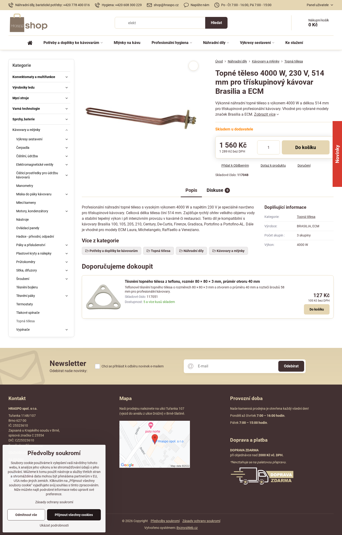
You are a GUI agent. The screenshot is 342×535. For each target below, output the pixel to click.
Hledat (216, 22)
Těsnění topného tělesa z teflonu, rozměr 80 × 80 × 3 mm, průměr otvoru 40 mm (192, 281)
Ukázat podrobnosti (54, 525)
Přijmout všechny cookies (74, 515)
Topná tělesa (306, 217)
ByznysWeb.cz (187, 528)
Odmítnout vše (26, 515)
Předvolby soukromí (165, 521)
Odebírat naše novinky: (68, 371)
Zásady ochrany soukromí (201, 521)
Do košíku (305, 147)
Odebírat (291, 366)
